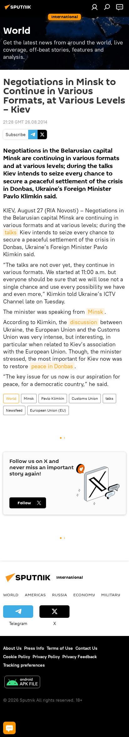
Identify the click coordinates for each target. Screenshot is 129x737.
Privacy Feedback (79, 656)
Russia (59, 594)
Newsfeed (14, 410)
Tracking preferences (24, 665)
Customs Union (85, 398)
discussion (83, 322)
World (11, 398)
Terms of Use (60, 648)
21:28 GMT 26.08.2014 (25, 122)
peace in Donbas (52, 366)
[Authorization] (94, 7)
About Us (12, 648)
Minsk (95, 311)
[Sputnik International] (18, 9)
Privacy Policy (46, 656)
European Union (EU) (48, 410)
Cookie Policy (16, 656)
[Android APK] (22, 683)
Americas (35, 594)
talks (11, 232)
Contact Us (86, 648)
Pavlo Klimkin (52, 398)
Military (110, 594)
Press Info (34, 648)
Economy (84, 594)
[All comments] (9, 728)
